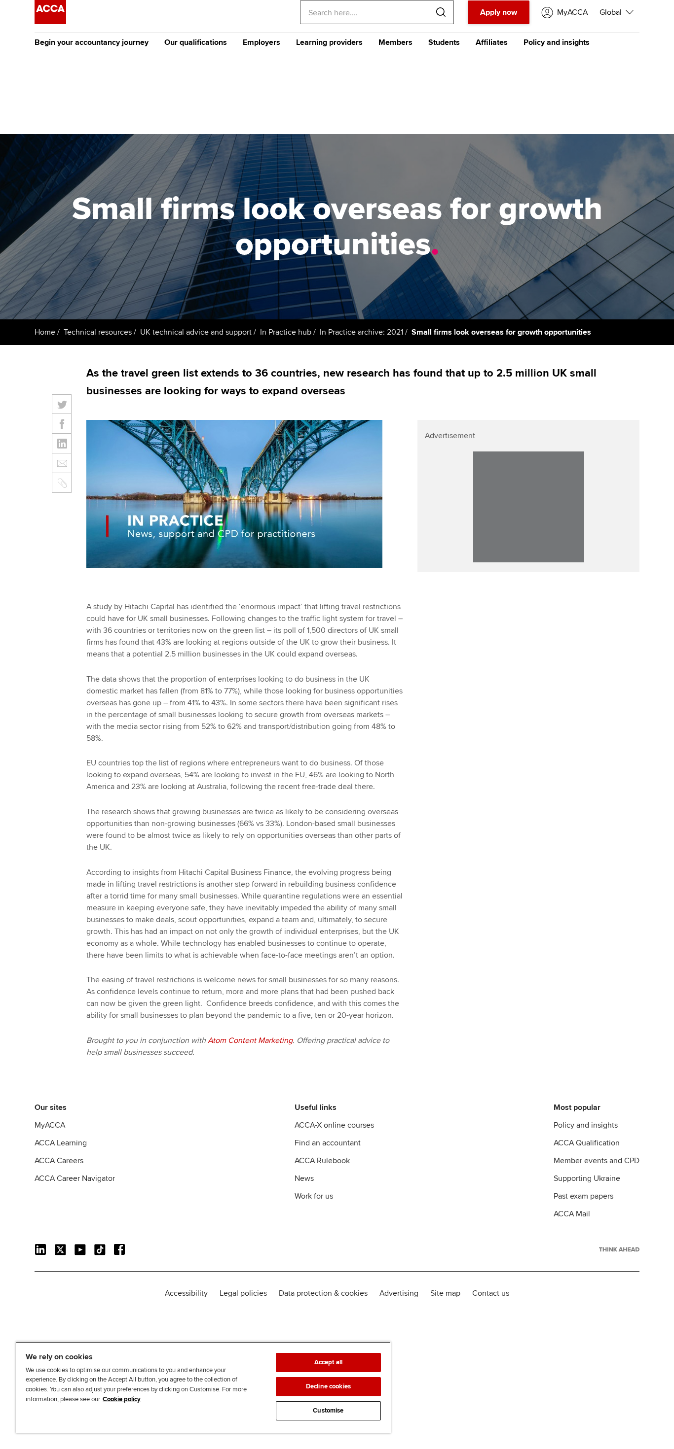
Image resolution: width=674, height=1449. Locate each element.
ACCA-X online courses (334, 1125)
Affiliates (492, 42)
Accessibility (186, 1293)
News (304, 1178)
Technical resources (98, 332)
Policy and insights (557, 42)
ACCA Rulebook (322, 1161)
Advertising (398, 1293)
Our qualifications (195, 42)
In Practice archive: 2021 (361, 332)
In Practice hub (285, 332)
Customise (328, 1410)
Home (45, 332)
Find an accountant (328, 1143)
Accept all (328, 1362)
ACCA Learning (61, 1143)
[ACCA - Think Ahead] (50, 22)
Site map (445, 1293)
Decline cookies (328, 1386)
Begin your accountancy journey (92, 42)
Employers (261, 42)
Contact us (490, 1293)
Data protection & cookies (323, 1293)
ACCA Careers (59, 1161)
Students (444, 42)
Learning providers (329, 42)
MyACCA (50, 1125)
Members (395, 42)
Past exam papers (583, 1196)
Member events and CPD (596, 1161)
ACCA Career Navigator (75, 1178)
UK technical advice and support (196, 332)
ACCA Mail (572, 1214)
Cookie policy (122, 1399)
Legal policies (243, 1293)
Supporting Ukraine (587, 1178)
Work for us (314, 1196)
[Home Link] (619, 1249)
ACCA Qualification (587, 1143)
